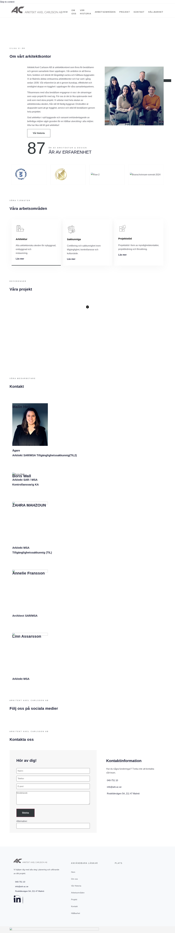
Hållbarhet (155, 12)
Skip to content (7, 2)
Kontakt (139, 12)
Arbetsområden (105, 12)
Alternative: (21, 821)
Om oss (74, 12)
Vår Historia (85, 12)
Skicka (25, 813)
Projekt (124, 12)
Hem (65, 12)
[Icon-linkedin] (17, 898)
